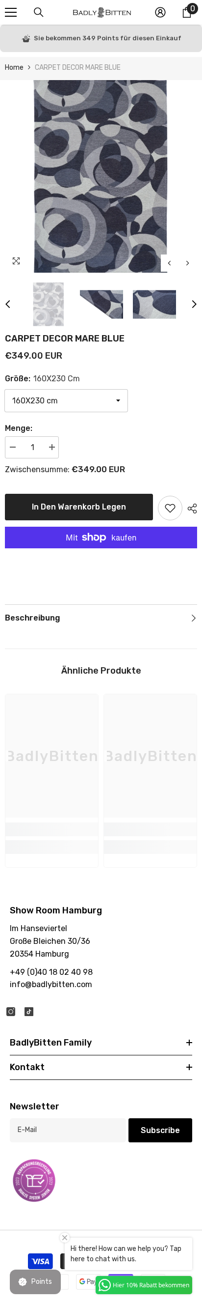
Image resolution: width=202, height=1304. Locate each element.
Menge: (18, 428)
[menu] (11, 12)
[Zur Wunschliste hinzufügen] (170, 508)
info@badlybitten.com (51, 984)
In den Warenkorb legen (79, 506)
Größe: (42, 378)
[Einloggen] (160, 12)
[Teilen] (189, 508)
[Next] (187, 263)
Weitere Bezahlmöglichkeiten (101, 554)
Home (14, 67)
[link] (51, 829)
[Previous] (169, 263)
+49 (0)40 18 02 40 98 (51, 972)
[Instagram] (10, 1011)
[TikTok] (29, 1011)
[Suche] (39, 12)
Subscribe (160, 1130)
